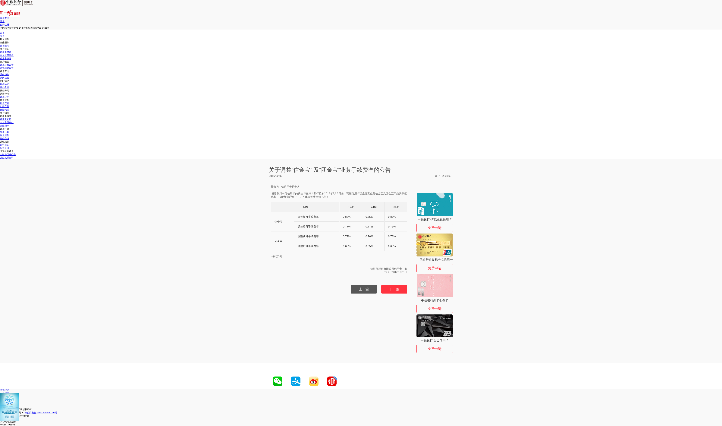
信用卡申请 (5, 52)
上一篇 (364, 289)
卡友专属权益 (7, 122)
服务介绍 (4, 138)
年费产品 (4, 106)
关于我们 (4, 390)
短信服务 (4, 145)
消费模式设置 (7, 68)
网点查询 (4, 18)
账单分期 (4, 97)
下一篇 (394, 289)
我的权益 (4, 77)
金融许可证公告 (8, 154)
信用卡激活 (5, 58)
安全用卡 (4, 125)
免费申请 (434, 228)
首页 (2, 33)
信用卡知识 (5, 119)
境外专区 (4, 87)
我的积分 (4, 74)
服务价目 (4, 148)
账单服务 (4, 135)
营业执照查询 (7, 157)
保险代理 (4, 109)
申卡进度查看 (7, 55)
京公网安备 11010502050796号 (41, 412)
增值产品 (4, 103)
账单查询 (4, 45)
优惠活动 (4, 84)
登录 (2, 21)
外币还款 (4, 132)
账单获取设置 (7, 65)
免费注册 (4, 24)
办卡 (2, 36)
